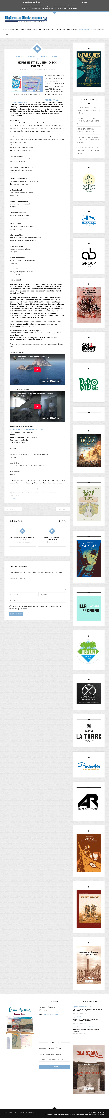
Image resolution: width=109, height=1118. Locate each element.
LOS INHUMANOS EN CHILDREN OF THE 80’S (22, 538)
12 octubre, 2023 (37, 70)
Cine (22, 30)
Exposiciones (32, 30)
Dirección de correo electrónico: (50, 1055)
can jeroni (17, 493)
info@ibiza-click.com (51, 1015)
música (25, 493)
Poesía (37, 59)
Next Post (62, 509)
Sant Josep (15, 495)
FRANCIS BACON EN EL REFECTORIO (52, 538)
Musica (54, 56)
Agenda (19, 56)
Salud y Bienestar (46, 30)
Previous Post (14, 509)
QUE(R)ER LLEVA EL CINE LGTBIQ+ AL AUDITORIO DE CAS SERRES (88, 121)
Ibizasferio (13, 30)
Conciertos (72, 30)
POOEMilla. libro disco (41, 493)
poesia (31, 493)
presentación (55, 493)
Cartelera (83, 1006)
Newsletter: (43, 1048)
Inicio (5, 30)
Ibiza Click (25, 70)
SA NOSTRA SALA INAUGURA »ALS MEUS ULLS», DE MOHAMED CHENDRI (88, 150)
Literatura (60, 30)
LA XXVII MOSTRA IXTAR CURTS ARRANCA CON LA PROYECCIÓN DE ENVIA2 (88, 139)
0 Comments (50, 70)
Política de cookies (71, 8)
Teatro (6, 34)
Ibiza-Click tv (84, 30)
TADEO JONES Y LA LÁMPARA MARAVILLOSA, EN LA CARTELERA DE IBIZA (88, 110)
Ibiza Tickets (98, 30)
